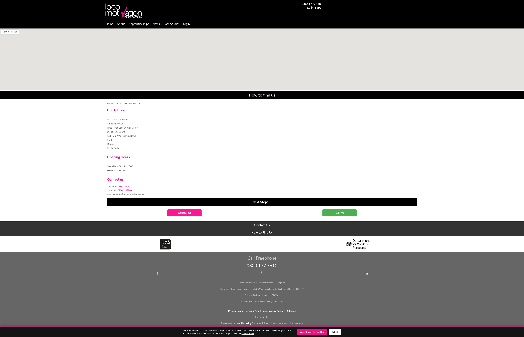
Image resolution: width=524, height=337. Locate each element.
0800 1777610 (311, 3)
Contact (119, 103)
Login (186, 24)
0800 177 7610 (262, 265)
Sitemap (291, 310)
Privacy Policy (235, 310)
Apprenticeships (139, 24)
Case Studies (171, 24)
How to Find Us (262, 232)
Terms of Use (252, 310)
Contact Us (262, 225)
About (121, 24)
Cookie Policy (248, 333)
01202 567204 (124, 190)
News (156, 24)
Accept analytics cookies (312, 331)
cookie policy (244, 323)
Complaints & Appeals (274, 310)
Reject (335, 331)
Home (109, 24)
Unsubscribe (262, 317)
